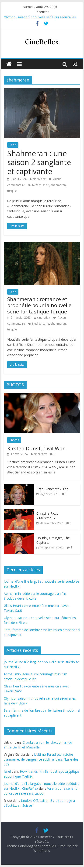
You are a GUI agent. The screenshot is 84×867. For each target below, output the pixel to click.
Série (13, 145)
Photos (14, 440)
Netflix (36, 185)
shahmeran (58, 185)
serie (45, 185)
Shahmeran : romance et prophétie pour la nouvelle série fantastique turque (39, 305)
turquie (12, 191)
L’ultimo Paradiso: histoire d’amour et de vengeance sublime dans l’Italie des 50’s (41, 759)
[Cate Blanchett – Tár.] (19, 487)
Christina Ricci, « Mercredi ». (47, 515)
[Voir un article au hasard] (75, 64)
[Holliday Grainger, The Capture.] (19, 536)
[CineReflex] (9, 64)
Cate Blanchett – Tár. (52, 489)
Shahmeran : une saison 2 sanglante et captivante (39, 162)
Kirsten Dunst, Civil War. (36, 448)
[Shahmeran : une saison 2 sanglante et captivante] (42, 90)
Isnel (7, 771)
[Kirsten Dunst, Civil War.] (42, 395)
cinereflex (39, 179)
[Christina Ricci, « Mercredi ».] (19, 511)
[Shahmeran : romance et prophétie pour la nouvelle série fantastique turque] (42, 245)
